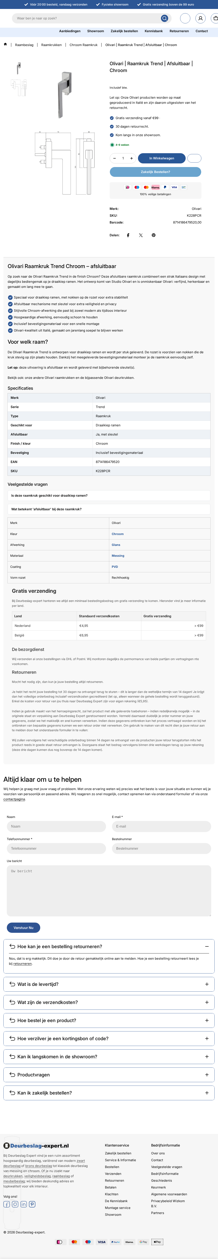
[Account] (200, 18)
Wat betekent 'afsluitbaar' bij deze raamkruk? (46, 509)
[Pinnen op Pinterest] (154, 235)
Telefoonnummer (19, 839)
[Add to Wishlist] (194, 158)
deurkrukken (13, 1176)
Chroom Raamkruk (84, 45)
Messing (118, 555)
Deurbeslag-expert (30, 1232)
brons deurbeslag (38, 1166)
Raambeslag (24, 45)
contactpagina (14, 799)
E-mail (117, 817)
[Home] (5, 44)
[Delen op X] (141, 235)
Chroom (118, 534)
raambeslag (61, 1176)
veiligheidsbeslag (37, 1176)
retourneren (22, 964)
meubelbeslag (14, 1181)
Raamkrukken (51, 45)
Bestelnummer (122, 839)
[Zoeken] (164, 18)
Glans (116, 545)
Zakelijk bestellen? (155, 172)
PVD (115, 566)
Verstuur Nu (23, 928)
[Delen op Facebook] (128, 235)
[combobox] (92, 18)
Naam (11, 817)
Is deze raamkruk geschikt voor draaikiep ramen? (49, 495)
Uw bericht (14, 861)
